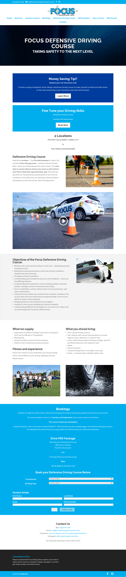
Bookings (46, 18)
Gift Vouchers (84, 18)
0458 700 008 (32, 413)
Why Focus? (112, 18)
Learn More (63, 96)
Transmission (30, 479)
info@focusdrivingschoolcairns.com (65, 530)
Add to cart (67, 509)
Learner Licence (32, 18)
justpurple (24, 574)
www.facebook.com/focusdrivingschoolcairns (67, 533)
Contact (63, 22)
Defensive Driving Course (64, 18)
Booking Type (30, 484)
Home (9, 18)
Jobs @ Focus (98, 18)
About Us (19, 18)
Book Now (63, 125)
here (84, 427)
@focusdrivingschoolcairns (67, 536)
